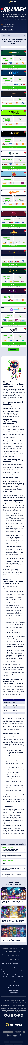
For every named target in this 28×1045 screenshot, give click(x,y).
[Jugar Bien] (18, 1032)
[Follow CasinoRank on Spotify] (18, 1015)
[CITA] (8, 1035)
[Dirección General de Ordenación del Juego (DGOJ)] (8, 1032)
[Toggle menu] (2, 1)
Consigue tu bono (13, 66)
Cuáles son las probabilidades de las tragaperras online (13, 970)
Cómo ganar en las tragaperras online (14, 974)
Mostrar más (13, 349)
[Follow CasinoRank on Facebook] (5, 1015)
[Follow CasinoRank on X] (12, 1015)
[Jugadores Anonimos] (24, 1032)
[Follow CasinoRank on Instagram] (8, 1015)
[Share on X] (2, 30)
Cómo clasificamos (14, 992)
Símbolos (13, 967)
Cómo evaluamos (13, 990)
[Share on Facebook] (5, 30)
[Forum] (15, 1035)
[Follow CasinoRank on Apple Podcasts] (22, 1015)
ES (13, 1018)
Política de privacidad (13, 988)
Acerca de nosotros (14, 985)
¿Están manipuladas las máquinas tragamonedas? (9, 964)
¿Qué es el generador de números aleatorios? (13, 976)
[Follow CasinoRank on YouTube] (15, 1015)
